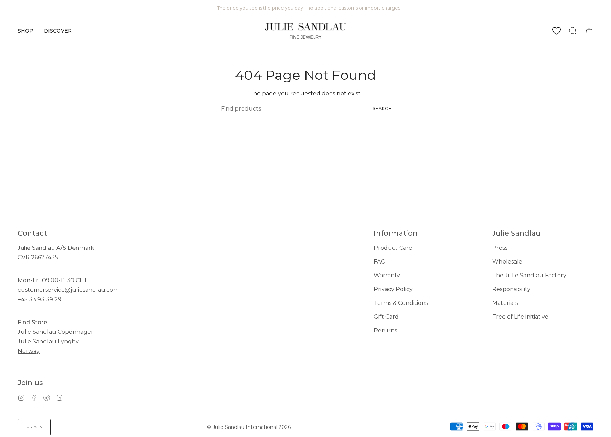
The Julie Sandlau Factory (529, 275)
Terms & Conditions (401, 303)
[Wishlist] (556, 31)
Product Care (393, 247)
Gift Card (386, 316)
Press (499, 247)
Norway (29, 351)
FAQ (380, 261)
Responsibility (511, 289)
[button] (25, 31)
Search (382, 108)
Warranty (387, 275)
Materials (505, 303)
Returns (385, 330)
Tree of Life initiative (520, 316)
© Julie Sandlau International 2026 (249, 427)
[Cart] (589, 31)
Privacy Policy (393, 289)
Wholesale (507, 261)
